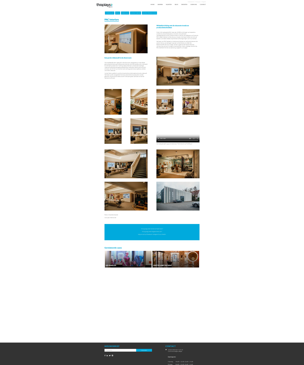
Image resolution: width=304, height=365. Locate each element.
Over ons (193, 4)
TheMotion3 (180, 144)
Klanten (169, 4)
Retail (117, 13)
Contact (203, 4)
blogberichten (155, 231)
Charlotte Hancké (113, 215)
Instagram (155, 234)
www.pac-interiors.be (110, 217)
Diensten (184, 4)
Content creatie (135, 13)
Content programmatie (149, 13)
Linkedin (163, 234)
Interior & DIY (109, 13)
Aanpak (160, 4)
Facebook (149, 234)
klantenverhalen (155, 229)
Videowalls (125, 13)
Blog (176, 4)
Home (152, 4)
